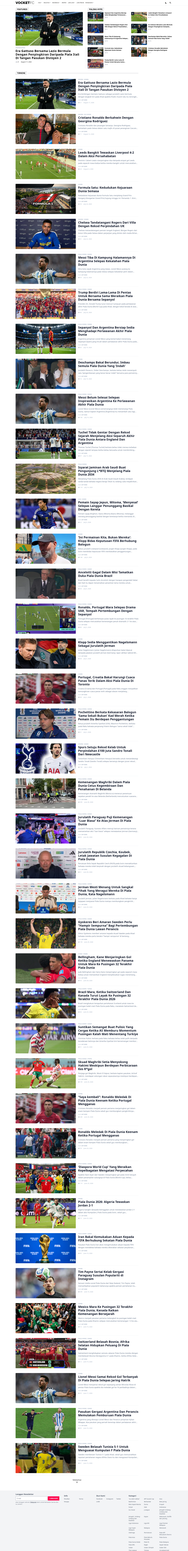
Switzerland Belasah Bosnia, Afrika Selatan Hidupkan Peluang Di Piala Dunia (103, 1345)
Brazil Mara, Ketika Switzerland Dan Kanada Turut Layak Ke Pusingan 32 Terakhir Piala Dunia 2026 (104, 995)
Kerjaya (66, 1502)
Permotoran (148, 1533)
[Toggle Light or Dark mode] (166, 2)
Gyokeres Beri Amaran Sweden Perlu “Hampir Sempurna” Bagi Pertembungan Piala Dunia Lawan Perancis (108, 925)
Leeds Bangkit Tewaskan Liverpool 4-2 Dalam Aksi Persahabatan (160, 14)
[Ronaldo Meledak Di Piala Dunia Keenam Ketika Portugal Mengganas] (46, 1143)
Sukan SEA (162, 1547)
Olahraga (132, 1533)
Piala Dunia (82, 254)
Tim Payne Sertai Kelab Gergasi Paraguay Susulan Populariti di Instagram (101, 1275)
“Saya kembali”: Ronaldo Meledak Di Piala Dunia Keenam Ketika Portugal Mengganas (105, 1100)
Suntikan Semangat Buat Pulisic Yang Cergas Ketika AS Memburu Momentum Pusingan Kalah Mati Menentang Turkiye (108, 1030)
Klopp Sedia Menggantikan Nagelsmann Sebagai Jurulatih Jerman (107, 644)
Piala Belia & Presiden (148, 1538)
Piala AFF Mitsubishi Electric (165, 1533)
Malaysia (47, 3)
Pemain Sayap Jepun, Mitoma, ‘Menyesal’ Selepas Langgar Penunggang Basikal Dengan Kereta (108, 505)
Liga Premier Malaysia (163, 1524)
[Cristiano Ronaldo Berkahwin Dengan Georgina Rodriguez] (46, 129)
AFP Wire (84, 100)
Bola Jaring (163, 1502)
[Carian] (170, 2)
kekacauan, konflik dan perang (165, 1517)
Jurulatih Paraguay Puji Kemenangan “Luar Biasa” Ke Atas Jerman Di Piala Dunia (105, 820)
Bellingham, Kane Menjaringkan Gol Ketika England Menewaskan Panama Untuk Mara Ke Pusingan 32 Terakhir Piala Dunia (105, 962)
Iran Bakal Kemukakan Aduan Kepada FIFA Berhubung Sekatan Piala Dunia (106, 1238)
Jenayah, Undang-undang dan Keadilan (134, 1518)
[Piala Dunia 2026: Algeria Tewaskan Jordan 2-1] (46, 1213)
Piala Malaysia (164, 1542)
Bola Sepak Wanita (135, 1504)
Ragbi (146, 1545)
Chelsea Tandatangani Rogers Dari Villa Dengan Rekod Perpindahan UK (116, 27)
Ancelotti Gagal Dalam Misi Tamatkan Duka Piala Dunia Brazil (105, 574)
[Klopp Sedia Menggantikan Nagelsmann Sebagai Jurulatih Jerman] (46, 653)
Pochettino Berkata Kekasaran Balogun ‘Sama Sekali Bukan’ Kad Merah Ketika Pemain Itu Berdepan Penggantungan (107, 715)
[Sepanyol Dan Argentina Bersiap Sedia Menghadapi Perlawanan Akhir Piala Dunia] (46, 339)
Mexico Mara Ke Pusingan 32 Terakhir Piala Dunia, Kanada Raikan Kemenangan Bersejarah (105, 1310)
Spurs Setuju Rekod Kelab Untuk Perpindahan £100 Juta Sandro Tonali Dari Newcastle (105, 750)
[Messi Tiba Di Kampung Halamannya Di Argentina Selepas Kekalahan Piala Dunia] (46, 269)
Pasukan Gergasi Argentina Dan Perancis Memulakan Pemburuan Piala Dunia (108, 1413)
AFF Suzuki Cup (149, 1499)
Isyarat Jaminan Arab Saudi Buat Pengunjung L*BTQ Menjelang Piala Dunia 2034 (104, 470)
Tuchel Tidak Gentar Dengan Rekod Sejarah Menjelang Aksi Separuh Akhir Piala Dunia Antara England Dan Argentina (106, 437)
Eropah (64, 3)
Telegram (33, 1502)
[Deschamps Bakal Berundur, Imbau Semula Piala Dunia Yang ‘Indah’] (46, 374)
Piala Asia (132, 1537)
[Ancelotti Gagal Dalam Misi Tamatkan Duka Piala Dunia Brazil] (46, 584)
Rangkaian (89, 3)
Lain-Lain (71, 3)
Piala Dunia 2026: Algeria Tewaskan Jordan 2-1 (104, 1203)
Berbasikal (147, 1502)
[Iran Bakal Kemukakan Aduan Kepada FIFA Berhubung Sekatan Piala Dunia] (46, 1248)
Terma (81, 1499)
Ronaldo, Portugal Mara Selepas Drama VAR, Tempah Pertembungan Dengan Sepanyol (107, 610)
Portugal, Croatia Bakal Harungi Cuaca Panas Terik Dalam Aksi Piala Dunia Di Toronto (106, 680)
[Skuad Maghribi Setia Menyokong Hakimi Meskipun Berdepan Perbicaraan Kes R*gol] (46, 1073)
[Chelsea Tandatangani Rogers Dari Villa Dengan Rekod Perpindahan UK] (46, 234)
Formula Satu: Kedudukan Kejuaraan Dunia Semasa (113, 49)
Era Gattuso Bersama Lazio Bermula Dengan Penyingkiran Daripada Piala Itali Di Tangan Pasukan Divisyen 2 (47, 54)
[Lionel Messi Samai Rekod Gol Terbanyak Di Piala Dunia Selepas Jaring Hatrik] (46, 1388)
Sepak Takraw (163, 1545)
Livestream (80, 3)
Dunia (80, 953)
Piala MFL (132, 1545)
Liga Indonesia (133, 1523)
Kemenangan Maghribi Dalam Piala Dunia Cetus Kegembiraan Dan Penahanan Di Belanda (104, 785)
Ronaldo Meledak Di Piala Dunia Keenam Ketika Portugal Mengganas (108, 1133)
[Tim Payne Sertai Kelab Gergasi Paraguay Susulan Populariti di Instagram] (46, 1283)
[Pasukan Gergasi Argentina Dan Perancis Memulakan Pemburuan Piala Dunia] (46, 1423)
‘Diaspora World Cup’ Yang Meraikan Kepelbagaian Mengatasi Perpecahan (105, 1168)
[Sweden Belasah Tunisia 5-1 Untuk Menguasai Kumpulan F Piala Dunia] (46, 1458)
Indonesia (55, 3)
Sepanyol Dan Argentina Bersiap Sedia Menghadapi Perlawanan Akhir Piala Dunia (115, 15)
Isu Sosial (87, 114)
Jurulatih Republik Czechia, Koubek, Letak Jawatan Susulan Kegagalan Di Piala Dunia (105, 855)
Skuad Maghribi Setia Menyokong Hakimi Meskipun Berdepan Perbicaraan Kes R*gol (107, 1065)
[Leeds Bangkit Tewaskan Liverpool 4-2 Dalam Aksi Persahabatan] (46, 164)
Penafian (67, 1499)
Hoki (145, 1507)
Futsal (131, 1507)
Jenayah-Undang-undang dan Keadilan (165, 1512)
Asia (39, 3)
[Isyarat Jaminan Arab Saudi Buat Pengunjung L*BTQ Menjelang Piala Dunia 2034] (46, 479)
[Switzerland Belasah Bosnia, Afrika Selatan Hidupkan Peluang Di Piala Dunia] (46, 1353)
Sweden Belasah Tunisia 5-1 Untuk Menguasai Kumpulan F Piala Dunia (104, 1448)
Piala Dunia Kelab (134, 1542)
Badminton (132, 1502)
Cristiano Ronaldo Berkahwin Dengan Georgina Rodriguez (158, 49)
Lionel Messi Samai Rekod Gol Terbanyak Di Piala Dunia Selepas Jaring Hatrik (108, 1378)
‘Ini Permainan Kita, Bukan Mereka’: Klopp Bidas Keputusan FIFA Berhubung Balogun (107, 540)
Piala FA (146, 1542)
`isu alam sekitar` (134, 1499)
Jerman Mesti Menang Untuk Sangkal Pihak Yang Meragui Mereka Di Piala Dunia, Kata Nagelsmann (105, 890)
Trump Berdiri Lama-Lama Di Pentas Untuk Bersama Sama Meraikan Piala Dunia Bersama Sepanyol (115, 63)
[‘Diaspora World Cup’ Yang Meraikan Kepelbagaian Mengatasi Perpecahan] (46, 1178)
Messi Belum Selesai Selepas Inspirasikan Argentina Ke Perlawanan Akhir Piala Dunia (106, 400)
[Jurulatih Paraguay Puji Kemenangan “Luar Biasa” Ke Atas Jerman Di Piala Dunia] (46, 828)
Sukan (23, 47)
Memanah (162, 1528)
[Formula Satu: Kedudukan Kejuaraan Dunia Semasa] (46, 199)
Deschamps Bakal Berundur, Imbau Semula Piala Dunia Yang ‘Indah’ (160, 37)
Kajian (146, 1516)
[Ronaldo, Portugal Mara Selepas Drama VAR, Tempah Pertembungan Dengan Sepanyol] (46, 619)
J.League (147, 1510)
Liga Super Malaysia (132, 1529)
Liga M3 (146, 1523)
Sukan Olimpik (149, 1547)
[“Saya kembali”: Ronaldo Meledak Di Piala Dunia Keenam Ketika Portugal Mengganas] (46, 1108)
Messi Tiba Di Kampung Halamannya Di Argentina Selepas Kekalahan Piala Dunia (116, 38)
